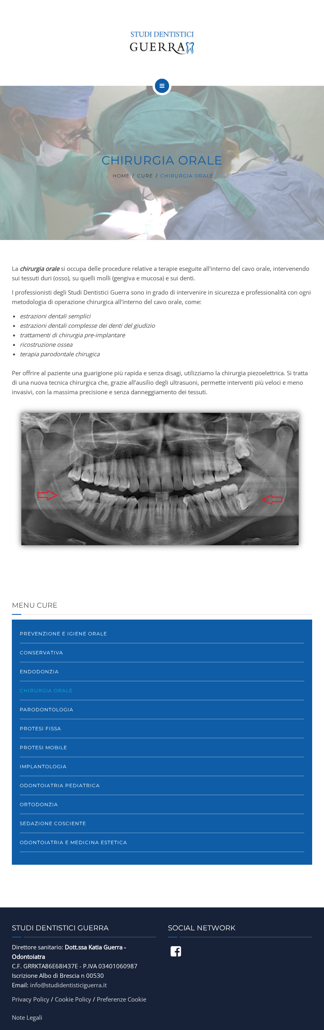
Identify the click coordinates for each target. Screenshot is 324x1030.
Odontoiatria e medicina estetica (73, 842)
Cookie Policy (73, 999)
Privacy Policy (30, 999)
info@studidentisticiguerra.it (68, 985)
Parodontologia (46, 709)
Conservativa (41, 653)
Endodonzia (39, 672)
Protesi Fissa (40, 728)
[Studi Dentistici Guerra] (162, 41)
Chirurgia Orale (46, 691)
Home (121, 176)
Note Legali (27, 1017)
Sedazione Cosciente (53, 823)
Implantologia (43, 766)
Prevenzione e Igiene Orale (63, 634)
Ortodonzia (39, 804)
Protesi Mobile (43, 747)
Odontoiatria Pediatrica (60, 785)
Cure (145, 176)
